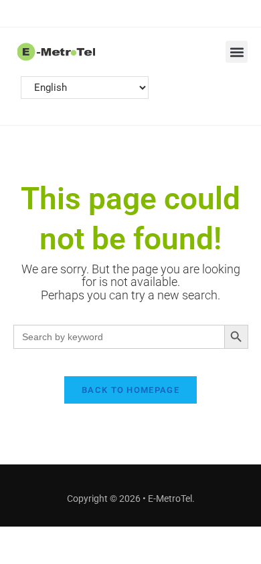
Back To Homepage (130, 390)
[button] (237, 52)
